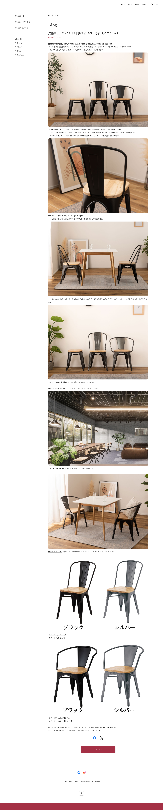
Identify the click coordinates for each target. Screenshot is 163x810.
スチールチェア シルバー (57, 638)
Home (123, 4)
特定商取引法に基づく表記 (90, 781)
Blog (137, 4)
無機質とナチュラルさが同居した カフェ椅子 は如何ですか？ (83, 33)
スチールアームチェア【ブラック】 (60, 718)
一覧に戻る (98, 750)
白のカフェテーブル (80, 219)
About (130, 4)
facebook (79, 772)
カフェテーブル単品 (22, 21)
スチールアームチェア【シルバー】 (60, 721)
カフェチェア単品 (21, 27)
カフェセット (20, 15)
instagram (84, 772)
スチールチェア (73, 50)
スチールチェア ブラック (57, 635)
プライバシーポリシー (70, 781)
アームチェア (84, 50)
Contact (144, 4)
